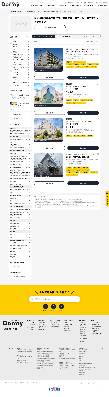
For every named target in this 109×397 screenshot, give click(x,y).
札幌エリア (82, 322)
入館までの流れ (76, 5)
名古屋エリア (83, 327)
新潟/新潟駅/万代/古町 (15, 195)
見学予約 (67, 328)
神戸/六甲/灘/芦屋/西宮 (16, 215)
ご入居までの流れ (31, 325)
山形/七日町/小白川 (15, 145)
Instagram (13, 329)
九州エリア (82, 341)
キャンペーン (90, 5)
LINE (4, 329)
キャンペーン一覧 (55, 324)
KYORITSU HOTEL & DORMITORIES (54, 389)
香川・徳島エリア (83, 339)
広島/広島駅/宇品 (14, 226)
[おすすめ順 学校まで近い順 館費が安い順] (92, 41)
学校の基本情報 (66, 36)
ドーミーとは (31, 322)
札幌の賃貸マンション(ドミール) (18, 133)
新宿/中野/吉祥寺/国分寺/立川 (17, 170)
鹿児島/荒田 (13, 254)
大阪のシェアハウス (15, 217)
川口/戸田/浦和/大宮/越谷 (16, 161)
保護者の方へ (103, 5)
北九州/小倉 (13, 243)
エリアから (45, 310)
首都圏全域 (13, 153)
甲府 (11, 192)
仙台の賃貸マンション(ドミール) (18, 147)
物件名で (61, 310)
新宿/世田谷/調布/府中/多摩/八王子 (19, 173)
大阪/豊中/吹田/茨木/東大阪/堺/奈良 (19, 212)
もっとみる (12, 109)
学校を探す (20, 11)
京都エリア (82, 331)
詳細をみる (83, 77)
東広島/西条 (13, 229)
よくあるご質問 (68, 324)
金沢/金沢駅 (13, 198)
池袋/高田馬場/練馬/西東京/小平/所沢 (19, 167)
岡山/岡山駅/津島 (14, 223)
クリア (26, 36)
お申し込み (67, 330)
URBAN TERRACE (96, 328)
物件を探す (51, 5)
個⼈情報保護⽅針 (19, 383)
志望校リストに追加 (50, 27)
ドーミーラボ (95, 322)
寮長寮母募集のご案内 (97, 333)
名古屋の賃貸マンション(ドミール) (19, 203)
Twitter (7, 329)
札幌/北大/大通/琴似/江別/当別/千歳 (19, 131)
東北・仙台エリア (83, 325)
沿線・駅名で (53, 310)
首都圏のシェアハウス (15, 184)
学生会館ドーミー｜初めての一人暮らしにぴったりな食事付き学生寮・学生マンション (10, 4)
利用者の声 (63, 5)
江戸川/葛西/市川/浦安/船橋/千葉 (18, 156)
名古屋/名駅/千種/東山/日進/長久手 (19, 189)
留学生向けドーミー (96, 326)
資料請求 (67, 326)
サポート (67, 322)
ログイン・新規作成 (102, 2)
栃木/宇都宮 (13, 181)
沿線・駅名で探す (42, 327)
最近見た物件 (70, 2)
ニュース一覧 (54, 322)
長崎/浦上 (12, 251)
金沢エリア (82, 333)
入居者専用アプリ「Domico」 (96, 331)
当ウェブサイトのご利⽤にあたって (35, 383)
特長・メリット (37, 5)
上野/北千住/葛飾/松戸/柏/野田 (18, 159)
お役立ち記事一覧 (55, 326)
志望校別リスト (90, 2)
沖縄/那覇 (12, 257)
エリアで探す (42, 324)
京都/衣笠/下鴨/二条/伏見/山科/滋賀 (19, 209)
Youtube (10, 329)
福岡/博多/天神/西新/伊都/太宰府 (18, 245)
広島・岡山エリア (83, 336)
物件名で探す (42, 329)
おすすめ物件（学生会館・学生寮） (43, 36)
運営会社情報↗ (9, 383)
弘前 (11, 142)
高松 (11, 237)
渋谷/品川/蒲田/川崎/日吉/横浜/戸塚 (19, 175)
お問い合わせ (49, 77)
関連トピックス (88, 36)
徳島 (11, 234)
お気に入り (79, 2)
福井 (11, 201)
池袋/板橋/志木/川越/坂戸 (16, 164)
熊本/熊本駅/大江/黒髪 (15, 248)
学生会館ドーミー (12, 11)
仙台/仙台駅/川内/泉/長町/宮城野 (18, 139)
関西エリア (82, 329)
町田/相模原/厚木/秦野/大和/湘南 (18, 178)
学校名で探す (42, 322)
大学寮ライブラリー (96, 324)
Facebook (16, 329)
